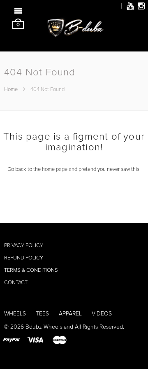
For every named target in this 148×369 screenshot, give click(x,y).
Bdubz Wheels (43, 327)
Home (11, 89)
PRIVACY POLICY (23, 245)
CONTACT (16, 282)
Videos (102, 314)
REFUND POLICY (23, 258)
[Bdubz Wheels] (74, 32)
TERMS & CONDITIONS (31, 270)
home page (54, 169)
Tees (42, 314)
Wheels (15, 314)
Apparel (70, 314)
